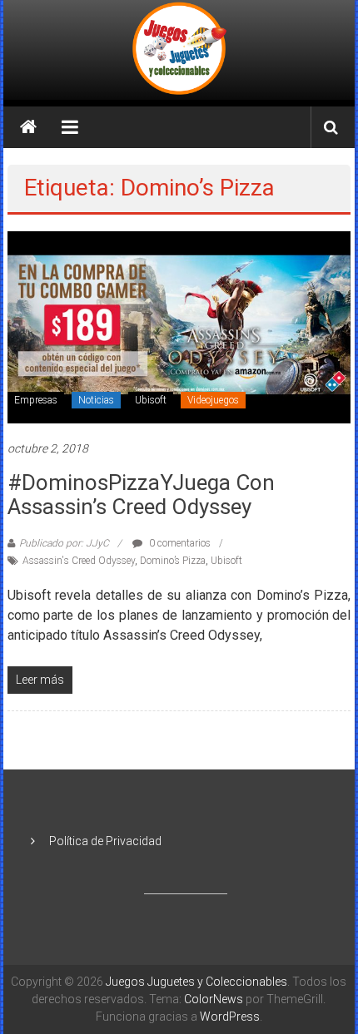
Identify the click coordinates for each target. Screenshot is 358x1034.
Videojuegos (213, 400)
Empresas (35, 400)
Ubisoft (151, 400)
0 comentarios (179, 543)
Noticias (96, 400)
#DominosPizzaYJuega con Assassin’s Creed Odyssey (141, 494)
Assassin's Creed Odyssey (78, 560)
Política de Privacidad (105, 841)
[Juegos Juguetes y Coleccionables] (178, 50)
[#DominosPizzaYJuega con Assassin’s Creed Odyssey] (179, 326)
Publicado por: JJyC (64, 543)
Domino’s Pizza (173, 560)
